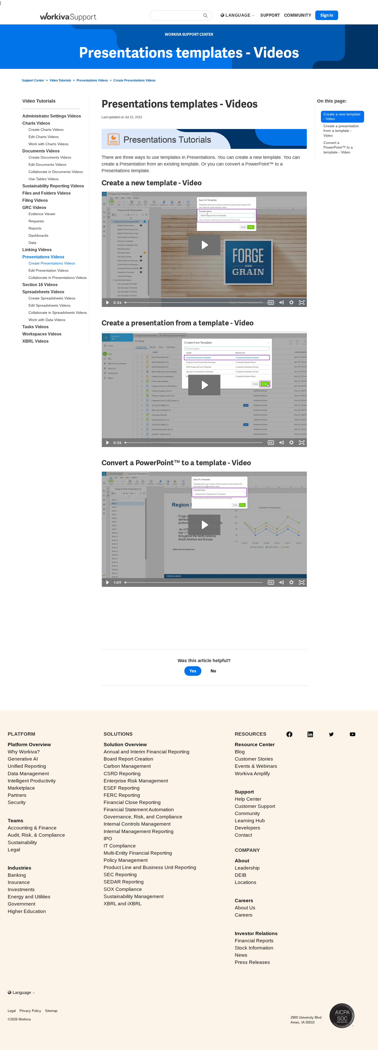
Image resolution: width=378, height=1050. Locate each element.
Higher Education (27, 911)
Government (21, 904)
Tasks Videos (35, 327)
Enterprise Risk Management (136, 780)
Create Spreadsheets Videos (52, 298)
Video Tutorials (60, 80)
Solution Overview (125, 744)
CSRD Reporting (122, 773)
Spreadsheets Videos (43, 292)
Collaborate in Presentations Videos (58, 278)
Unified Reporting (27, 766)
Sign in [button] (326, 15)
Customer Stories (254, 759)
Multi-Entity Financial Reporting (138, 853)
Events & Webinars (256, 766)
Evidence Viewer (42, 214)
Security (17, 802)
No (213, 671)
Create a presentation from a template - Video (341, 131)
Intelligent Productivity (32, 780)
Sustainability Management (134, 896)
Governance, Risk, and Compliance (143, 816)
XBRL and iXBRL (123, 903)
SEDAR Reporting (124, 881)
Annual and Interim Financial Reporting (147, 751)
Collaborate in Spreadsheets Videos (58, 313)
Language (238, 15)
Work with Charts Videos (48, 144)
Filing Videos (35, 200)
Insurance (19, 882)
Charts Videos (36, 123)
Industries (19, 868)
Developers (247, 827)
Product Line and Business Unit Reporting (150, 867)
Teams (15, 820)
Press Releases (252, 962)
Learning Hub (250, 820)
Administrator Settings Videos (51, 116)
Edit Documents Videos (47, 164)
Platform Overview (29, 744)
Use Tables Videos (44, 179)
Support (244, 792)
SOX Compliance (123, 889)
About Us (245, 907)
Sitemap (51, 1011)
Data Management (28, 773)
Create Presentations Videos (134, 80)
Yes (193, 671)
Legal (14, 849)
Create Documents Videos (50, 157)
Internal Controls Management (137, 824)
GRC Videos (34, 207)
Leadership (247, 868)
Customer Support (255, 806)
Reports (35, 228)
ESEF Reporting (122, 788)
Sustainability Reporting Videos (53, 186)
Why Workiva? (24, 751)
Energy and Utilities (29, 896)
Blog (240, 751)
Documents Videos (41, 151)
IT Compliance (120, 845)
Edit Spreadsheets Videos (49, 305)
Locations (245, 882)
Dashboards (38, 235)
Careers (244, 900)
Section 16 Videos (40, 284)
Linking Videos (37, 250)
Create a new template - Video (342, 116)
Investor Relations (256, 933)
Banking (17, 875)
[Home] (68, 17)
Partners (17, 795)
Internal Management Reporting (139, 831)
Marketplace (21, 788)
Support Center (33, 80)
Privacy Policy (30, 1011)
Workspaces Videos (41, 334)
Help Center (248, 799)
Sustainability (22, 842)
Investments (21, 889)
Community (247, 813)
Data (32, 243)
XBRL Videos (35, 341)
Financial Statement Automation (139, 809)
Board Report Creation (128, 759)
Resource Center (255, 744)
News (241, 955)
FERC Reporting (122, 795)
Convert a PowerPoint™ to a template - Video (338, 147)
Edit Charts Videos (44, 137)
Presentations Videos (92, 80)
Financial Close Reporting (132, 802)
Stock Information (254, 948)
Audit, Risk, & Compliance (36, 835)
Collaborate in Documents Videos (56, 172)
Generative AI (23, 759)
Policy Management (126, 860)
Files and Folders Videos (46, 193)
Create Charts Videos (46, 129)
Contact (243, 835)
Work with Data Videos (47, 320)
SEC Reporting (120, 874)
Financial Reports (254, 940)
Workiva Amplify (252, 773)
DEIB (240, 875)
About (242, 860)
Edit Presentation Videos (48, 270)
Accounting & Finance (32, 827)
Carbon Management (127, 766)
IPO (108, 838)
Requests (36, 221)
